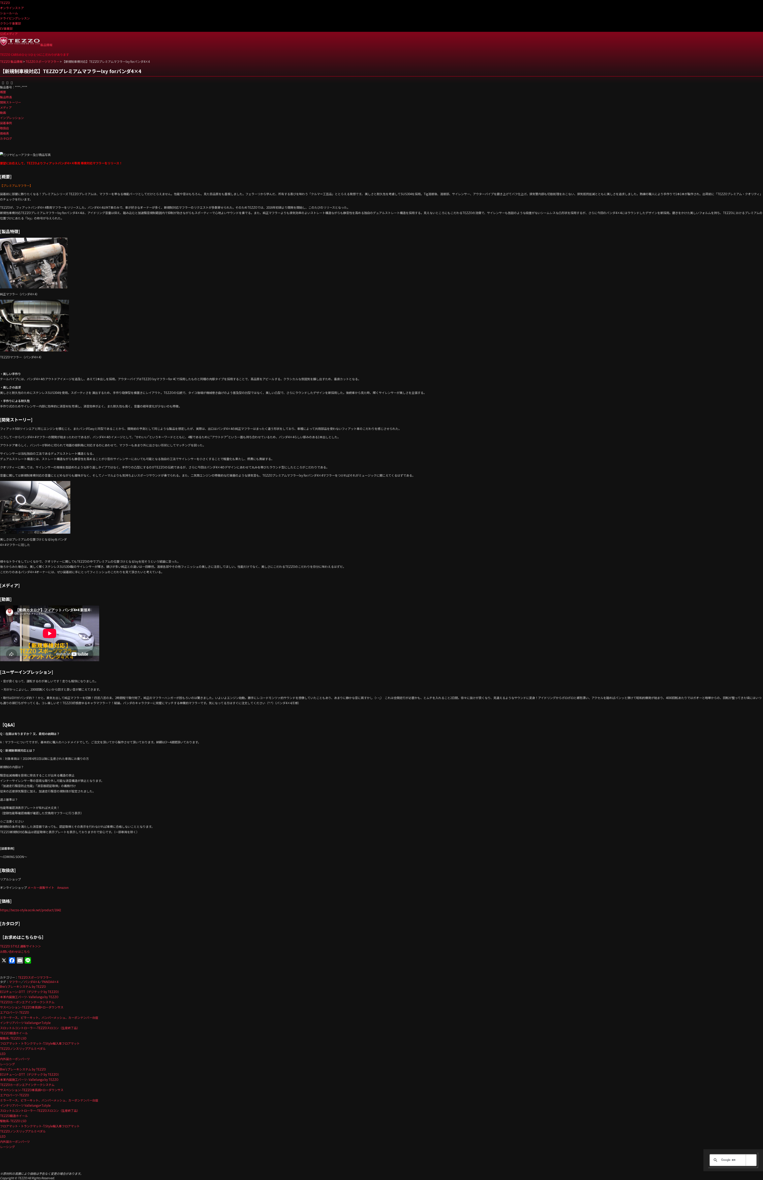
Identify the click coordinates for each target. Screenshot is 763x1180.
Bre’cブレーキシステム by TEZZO (23, 986)
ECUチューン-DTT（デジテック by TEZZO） (30, 991)
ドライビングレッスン (15, 18)
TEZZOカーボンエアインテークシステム (27, 1002)
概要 (3, 92)
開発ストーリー (10, 102)
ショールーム (9, 13)
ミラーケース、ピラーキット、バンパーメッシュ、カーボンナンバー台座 (49, 1017)
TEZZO (5, 2)
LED (3, 1053)
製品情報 (46, 45)
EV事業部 (6, 28)
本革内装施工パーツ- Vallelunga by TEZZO (29, 997)
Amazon (63, 887)
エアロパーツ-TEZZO (14, 1012)
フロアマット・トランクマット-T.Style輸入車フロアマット (40, 1043)
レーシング (7, 1064)
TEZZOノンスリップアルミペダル (23, 1048)
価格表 (4, 133)
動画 (3, 112)
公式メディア (9, 33)
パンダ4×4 (31, 981)
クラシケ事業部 (10, 23)
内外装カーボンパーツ (15, 1059)
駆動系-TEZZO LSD (13, 1038)
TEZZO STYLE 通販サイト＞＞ (20, 946)
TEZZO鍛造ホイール (14, 1033)
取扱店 (4, 128)
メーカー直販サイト (40, 887)
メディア (6, 107)
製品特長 (6, 97)
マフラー (15, 981)
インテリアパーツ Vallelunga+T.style (25, 1022)
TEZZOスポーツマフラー (35, 977)
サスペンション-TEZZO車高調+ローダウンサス (31, 1007)
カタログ (6, 138)
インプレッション (12, 117)
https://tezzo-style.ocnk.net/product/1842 (30, 910)
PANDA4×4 (50, 981)
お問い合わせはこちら (15, 951)
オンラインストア (12, 8)
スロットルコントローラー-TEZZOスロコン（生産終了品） (40, 1028)
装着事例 (6, 123)
